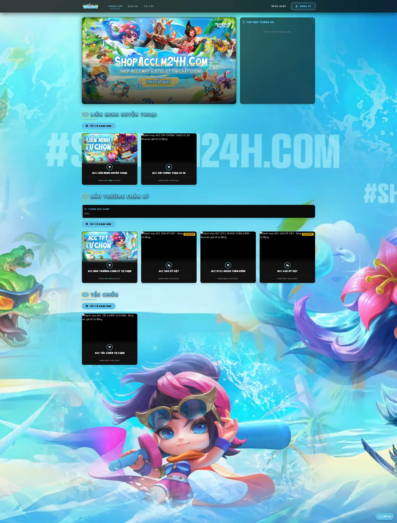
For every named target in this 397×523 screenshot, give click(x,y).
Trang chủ (115, 6)
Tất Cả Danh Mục (100, 126)
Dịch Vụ (133, 6)
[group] (159, 61)
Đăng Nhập (279, 6)
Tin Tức (149, 6)
